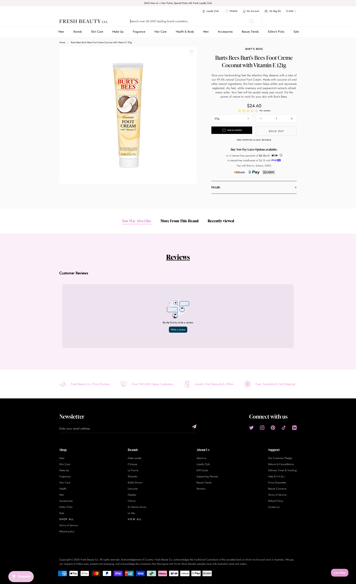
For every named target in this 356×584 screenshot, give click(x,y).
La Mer (131, 513)
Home (62, 42)
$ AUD (289, 11)
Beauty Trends (250, 31)
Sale (296, 31)
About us (201, 458)
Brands (77, 31)
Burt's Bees (254, 49)
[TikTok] (283, 427)
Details (215, 187)
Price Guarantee (277, 482)
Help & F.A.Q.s (276, 476)
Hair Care (160, 31)
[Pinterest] (273, 427)
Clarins (132, 501)
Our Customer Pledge (280, 458)
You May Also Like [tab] (136, 220)
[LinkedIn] (294, 427)
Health (62, 488)
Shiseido (132, 476)
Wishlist (233, 11)
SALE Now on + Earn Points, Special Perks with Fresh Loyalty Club (178, 3)
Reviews (178, 257)
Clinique (132, 464)
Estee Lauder (135, 458)
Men (206, 31)
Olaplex (132, 495)
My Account (253, 11)
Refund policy (66, 531)
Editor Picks (65, 507)
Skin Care (97, 31)
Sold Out (276, 131)
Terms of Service (68, 525)
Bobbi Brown (135, 482)
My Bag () (275, 11)
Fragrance (139, 31)
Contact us (274, 507)
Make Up (117, 31)
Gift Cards (202, 470)
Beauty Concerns (277, 488)
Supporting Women (207, 476)
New (61, 31)
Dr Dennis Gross (137, 507)
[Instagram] (262, 427)
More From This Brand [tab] (179, 220)
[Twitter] (251, 427)
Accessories (225, 31)
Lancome (133, 488)
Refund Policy (275, 501)
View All (135, 519)
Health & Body (185, 31)
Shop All (66, 519)
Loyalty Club (212, 11)
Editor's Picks (276, 31)
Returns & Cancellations (281, 464)
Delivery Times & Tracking (282, 470)
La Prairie (133, 470)
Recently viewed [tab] (221, 220)
